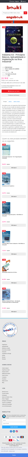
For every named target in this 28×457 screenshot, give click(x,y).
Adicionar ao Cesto (14, 91)
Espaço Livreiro (5, 371)
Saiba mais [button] (12, 451)
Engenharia (4, 344)
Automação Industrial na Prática (9, 272)
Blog (3, 382)
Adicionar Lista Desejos (14, 95)
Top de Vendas (5, 393)
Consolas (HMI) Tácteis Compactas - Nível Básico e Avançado (13, 244)
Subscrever (14, 427)
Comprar (14, 167)
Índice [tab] (10, 101)
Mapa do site (5, 380)
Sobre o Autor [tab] (17, 101)
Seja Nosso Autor (6, 370)
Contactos (4, 377)
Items (24, 1)
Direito (3, 355)
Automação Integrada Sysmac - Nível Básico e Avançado (12, 215)
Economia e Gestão (6, 350)
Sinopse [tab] (5, 101)
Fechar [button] (14, 455)
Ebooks (3, 357)
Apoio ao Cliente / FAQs (7, 397)
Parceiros (4, 379)
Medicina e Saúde (6, 348)
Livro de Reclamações (6, 406)
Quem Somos (5, 375)
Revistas (4, 359)
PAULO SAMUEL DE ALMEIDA (12, 69)
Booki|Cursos (5, 391)
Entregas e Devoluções (7, 400)
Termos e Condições (6, 402)
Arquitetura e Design (6, 353)
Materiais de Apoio (6, 373)
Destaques (4, 395)
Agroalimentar (5, 346)
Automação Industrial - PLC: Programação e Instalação (12, 157)
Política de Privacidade (7, 404)
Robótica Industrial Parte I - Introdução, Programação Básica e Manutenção (11, 301)
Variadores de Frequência (8, 186)
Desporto (4, 351)
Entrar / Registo (15, 1)
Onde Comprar (5, 368)
